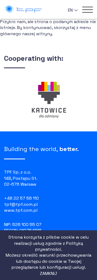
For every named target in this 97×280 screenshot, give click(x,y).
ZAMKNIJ (48, 273)
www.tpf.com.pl (20, 210)
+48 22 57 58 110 (21, 198)
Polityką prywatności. (59, 246)
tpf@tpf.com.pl (21, 204)
